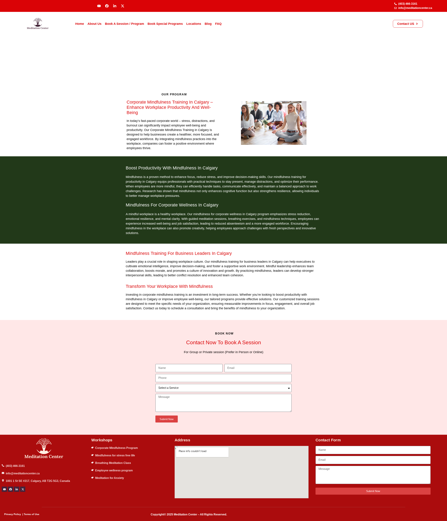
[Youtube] (99, 5)
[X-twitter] (122, 5)
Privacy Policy (12, 514)
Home (79, 23)
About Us (94, 23)
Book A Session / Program (124, 23)
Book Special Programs (165, 23)
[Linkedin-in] (114, 5)
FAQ (218, 23)
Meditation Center (185, 514)
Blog (208, 23)
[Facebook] (106, 5)
